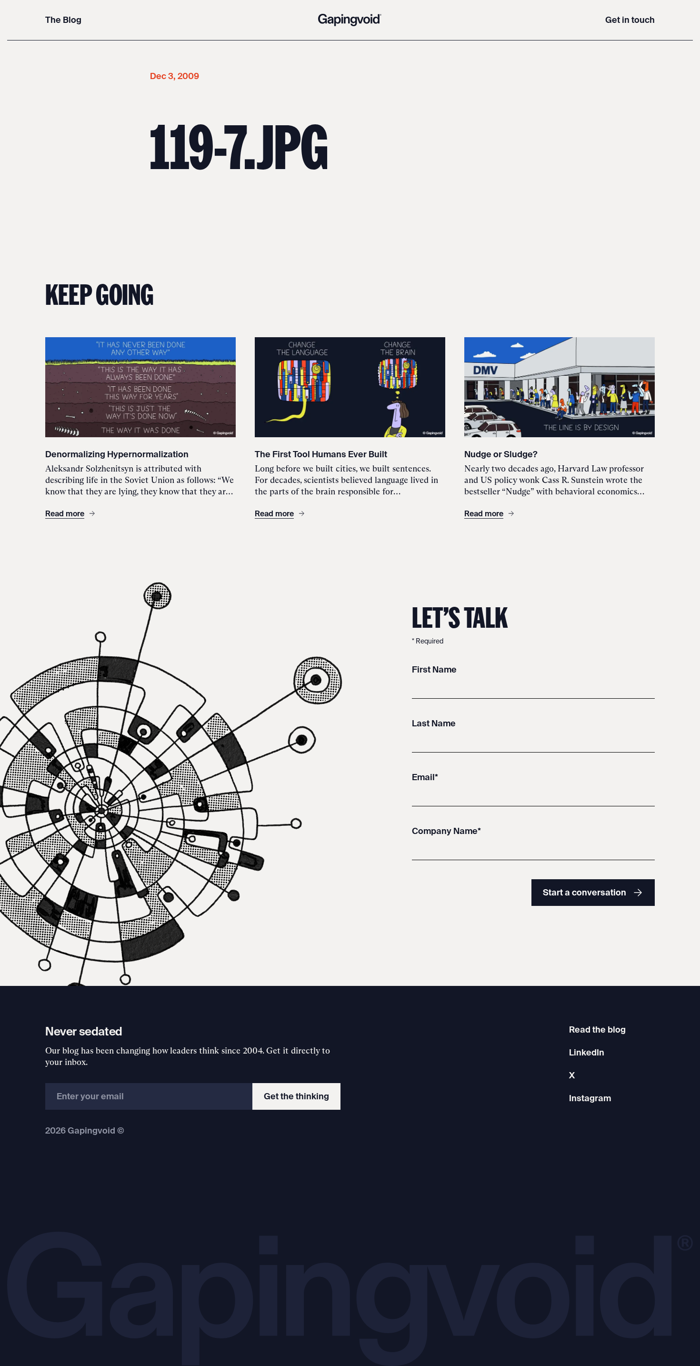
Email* (425, 777)
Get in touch (630, 20)
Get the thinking (296, 1096)
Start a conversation (584, 892)
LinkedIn (586, 1052)
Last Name (434, 723)
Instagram (590, 1098)
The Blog (63, 20)
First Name (434, 669)
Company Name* (446, 831)
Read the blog (597, 1029)
